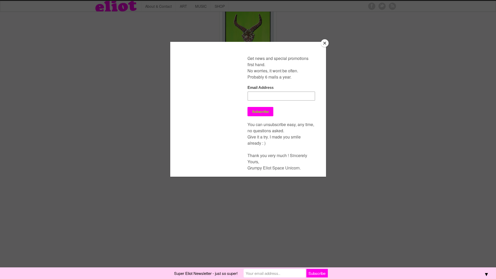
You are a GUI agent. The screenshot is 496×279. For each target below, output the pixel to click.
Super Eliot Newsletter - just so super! (206, 273)
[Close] (325, 43)
